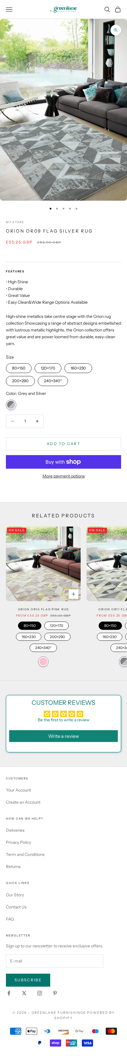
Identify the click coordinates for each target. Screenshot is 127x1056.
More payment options (64, 476)
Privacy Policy (18, 842)
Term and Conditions (25, 854)
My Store (15, 222)
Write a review (63, 736)
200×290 (20, 379)
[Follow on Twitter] (24, 993)
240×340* (53, 379)
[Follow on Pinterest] (55, 993)
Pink (43, 661)
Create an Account (23, 802)
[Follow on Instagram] (40, 993)
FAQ (10, 919)
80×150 (19, 366)
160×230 (78, 366)
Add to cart (63, 443)
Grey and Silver (11, 405)
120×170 (48, 366)
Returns (13, 866)
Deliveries (15, 830)
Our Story (15, 895)
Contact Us (16, 907)
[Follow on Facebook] (9, 993)
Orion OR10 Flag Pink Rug (43, 609)
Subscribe (28, 979)
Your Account (18, 790)
